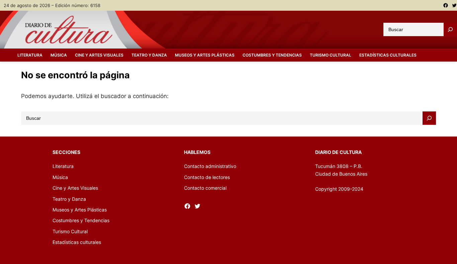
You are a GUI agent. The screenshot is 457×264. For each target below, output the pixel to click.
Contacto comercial (205, 188)
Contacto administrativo (210, 166)
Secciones (66, 152)
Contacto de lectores (207, 177)
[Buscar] (450, 29)
